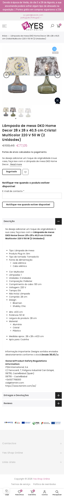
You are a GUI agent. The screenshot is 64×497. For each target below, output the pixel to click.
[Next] (58, 75)
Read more (16, 164)
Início (4, 36)
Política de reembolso (44, 484)
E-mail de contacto (13, 191)
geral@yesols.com (34, 15)
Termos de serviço (20, 484)
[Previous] (6, 75)
